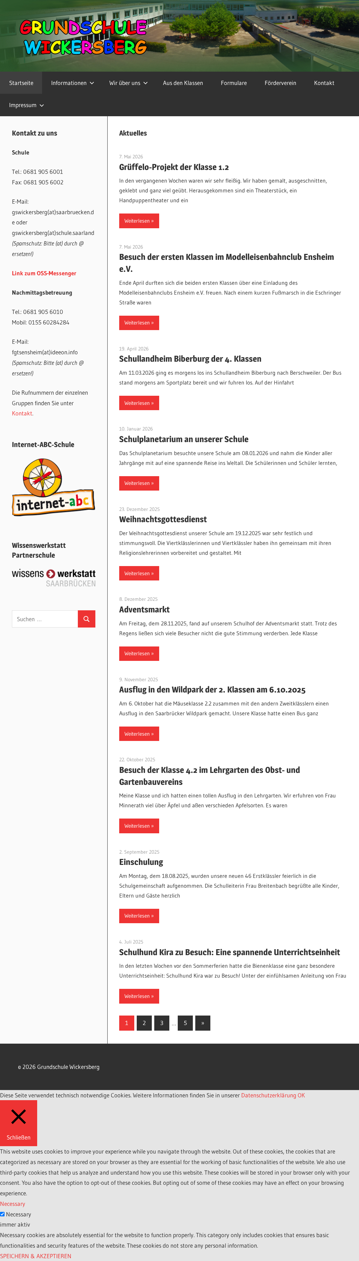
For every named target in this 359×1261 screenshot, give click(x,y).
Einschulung (141, 862)
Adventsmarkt (144, 609)
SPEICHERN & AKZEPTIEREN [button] (36, 1256)
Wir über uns (124, 82)
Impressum (22, 105)
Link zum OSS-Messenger (44, 273)
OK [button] (301, 1095)
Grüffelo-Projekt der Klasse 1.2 (174, 167)
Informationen (69, 82)
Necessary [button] (12, 1203)
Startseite (21, 82)
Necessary (18, 1214)
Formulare (234, 82)
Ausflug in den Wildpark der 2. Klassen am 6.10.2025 (212, 689)
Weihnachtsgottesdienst (163, 519)
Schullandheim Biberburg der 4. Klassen (190, 359)
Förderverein (280, 82)
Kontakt (324, 82)
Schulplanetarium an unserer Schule (184, 439)
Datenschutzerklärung (268, 1095)
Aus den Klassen (183, 82)
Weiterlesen (137, 220)
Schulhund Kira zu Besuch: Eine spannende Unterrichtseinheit (229, 952)
